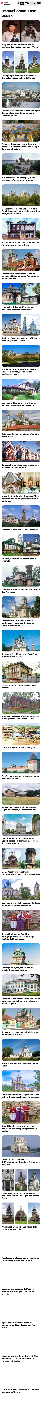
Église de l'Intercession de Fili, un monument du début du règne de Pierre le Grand (21, 1325)
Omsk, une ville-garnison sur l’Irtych (18, 747)
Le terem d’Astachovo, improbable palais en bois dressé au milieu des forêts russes (21, 1095)
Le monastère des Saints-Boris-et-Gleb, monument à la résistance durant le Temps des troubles (20, 1358)
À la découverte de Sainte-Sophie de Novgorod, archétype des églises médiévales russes (19, 371)
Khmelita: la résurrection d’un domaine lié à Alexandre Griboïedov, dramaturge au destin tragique (21, 1001)
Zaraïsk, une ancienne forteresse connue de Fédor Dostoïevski (21, 777)
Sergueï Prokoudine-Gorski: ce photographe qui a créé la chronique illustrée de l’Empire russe (18, 936)
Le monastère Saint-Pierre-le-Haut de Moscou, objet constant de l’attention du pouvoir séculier (20, 276)
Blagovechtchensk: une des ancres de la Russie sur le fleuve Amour (20, 466)
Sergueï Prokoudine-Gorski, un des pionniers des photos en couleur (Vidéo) (20, 45)
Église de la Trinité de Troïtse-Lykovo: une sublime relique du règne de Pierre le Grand (20, 1195)
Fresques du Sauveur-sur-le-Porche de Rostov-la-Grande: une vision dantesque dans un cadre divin (20, 146)
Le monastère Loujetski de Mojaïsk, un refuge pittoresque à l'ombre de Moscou (18, 1291)
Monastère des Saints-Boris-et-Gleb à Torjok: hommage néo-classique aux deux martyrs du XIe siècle (21, 211)
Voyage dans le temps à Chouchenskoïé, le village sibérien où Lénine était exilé (20, 717)
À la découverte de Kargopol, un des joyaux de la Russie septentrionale (18, 179)
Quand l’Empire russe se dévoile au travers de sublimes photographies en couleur (19, 1128)
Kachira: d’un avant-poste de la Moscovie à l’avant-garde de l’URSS (21, 339)
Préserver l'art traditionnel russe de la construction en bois (19, 1228)
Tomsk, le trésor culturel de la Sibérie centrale (19, 686)
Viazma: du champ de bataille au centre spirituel (20, 1064)
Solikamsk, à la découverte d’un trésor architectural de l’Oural (19, 655)
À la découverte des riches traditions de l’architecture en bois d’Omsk (20, 243)
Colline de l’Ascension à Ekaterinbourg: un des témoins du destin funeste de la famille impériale (21, 113)
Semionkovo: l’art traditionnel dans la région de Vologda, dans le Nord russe (19, 808)
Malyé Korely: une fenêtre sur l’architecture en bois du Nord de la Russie (21, 873)
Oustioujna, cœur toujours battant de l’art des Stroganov (21, 590)
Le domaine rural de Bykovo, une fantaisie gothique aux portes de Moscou (21, 904)
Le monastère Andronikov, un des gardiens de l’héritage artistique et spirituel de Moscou (18, 623)
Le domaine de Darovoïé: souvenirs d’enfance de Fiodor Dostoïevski (18, 308)
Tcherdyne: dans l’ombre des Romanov (20, 530)
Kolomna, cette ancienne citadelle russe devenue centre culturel (20, 1033)
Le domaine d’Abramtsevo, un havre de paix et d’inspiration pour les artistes (20, 404)
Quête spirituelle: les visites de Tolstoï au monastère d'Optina (21, 1390)
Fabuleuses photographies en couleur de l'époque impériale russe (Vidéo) (20, 1259)
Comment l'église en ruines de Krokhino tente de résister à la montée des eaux (21, 1162)
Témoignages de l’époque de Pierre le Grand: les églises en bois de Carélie (19, 76)
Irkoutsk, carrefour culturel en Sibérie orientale (19, 559)
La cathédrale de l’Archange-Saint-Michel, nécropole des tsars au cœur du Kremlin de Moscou (20, 840)
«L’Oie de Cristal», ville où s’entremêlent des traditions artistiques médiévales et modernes (20, 498)
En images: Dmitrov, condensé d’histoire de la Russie (20, 435)
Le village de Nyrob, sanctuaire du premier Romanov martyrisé (17, 969)
